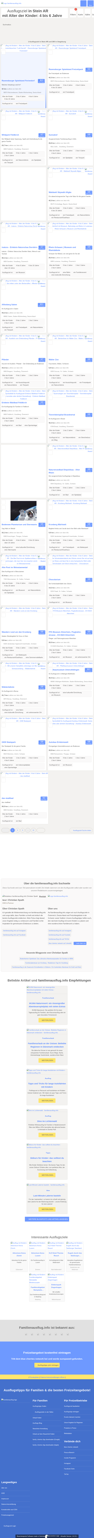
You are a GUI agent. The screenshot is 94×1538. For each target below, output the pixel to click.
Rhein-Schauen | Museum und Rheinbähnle (62, 248)
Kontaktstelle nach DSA (9, 1509)
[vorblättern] (40, 61)
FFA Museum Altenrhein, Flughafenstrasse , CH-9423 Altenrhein (65, 633)
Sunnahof (53, 135)
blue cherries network (71, 1447)
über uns (4, 1488)
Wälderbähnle (8, 687)
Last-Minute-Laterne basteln (47, 1196)
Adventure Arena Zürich (19, 1254)
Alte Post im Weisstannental (15, 567)
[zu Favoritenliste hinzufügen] (3, 47)
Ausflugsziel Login (9, 1526)
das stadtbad (7, 798)
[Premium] (89, 1239)
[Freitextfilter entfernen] (83, 3)
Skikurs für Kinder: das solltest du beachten (47, 1160)
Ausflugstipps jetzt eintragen (48, 1365)
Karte (80, 14)
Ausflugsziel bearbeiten (72, 1406)
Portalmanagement (7, 1515)
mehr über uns (81, 943)
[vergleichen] (3, 52)
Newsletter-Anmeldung (40, 1428)
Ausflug (48, 1078)
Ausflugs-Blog (37, 1423)
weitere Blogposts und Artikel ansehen (48, 1219)
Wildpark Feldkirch (10, 135)
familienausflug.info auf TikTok (59, 939)
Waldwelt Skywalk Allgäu (60, 192)
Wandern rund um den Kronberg (16, 632)
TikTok (66, 1474)
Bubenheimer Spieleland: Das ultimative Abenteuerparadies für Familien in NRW (46, 959)
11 (33, 830)
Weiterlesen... (47, 1020)
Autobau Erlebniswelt (59, 742)
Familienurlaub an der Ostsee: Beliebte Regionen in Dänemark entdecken (47, 1045)
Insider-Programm (70, 1458)
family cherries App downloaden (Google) (46, 1439)
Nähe (87, 14)
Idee (48, 1190)
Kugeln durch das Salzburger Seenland (75, 1255)
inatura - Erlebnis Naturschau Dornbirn (19, 247)
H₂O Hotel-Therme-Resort (56, 1254)
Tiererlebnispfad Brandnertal (62, 415)
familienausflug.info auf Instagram (14, 931)
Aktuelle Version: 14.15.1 (69, 1536)
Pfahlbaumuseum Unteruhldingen (64, 670)
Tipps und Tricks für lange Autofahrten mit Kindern (47, 1085)
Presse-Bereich (69, 1452)
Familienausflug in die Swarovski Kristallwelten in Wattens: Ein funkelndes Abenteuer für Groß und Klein (46, 967)
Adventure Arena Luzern (37, 1254)
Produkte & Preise (70, 1428)
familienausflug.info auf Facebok (59, 935)
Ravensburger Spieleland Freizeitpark (66, 69)
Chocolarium (54, 579)
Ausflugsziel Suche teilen (82, 830)
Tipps (48, 1153)
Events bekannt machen (72, 1417)
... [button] (28, 830)
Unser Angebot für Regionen (73, 1422)
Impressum (5, 1499)
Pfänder (5, 359)
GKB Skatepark (9, 742)
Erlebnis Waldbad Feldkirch (14, 402)
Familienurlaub (48, 998)
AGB (3, 1493)
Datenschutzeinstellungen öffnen (52, 1377)
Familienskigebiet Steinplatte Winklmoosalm (38, 1289)
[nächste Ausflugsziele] (41, 830)
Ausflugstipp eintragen (71, 1412)
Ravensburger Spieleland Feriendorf (18, 80)
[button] (5, 830)
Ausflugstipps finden (39, 1406)
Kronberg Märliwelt (57, 524)
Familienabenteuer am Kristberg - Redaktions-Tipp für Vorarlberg (46, 963)
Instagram (67, 1463)
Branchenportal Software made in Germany (30, 1536)
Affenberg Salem (9, 304)
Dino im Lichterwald (47, 1121)
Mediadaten (68, 1433)
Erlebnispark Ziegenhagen (56, 1286)
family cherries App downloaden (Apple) (46, 1445)
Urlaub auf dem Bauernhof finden (43, 1434)
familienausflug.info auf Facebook (14, 935)
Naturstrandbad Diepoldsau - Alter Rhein (64, 471)
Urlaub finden (37, 1418)
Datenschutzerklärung (8, 1504)
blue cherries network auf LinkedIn (60, 943)
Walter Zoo (54, 359)
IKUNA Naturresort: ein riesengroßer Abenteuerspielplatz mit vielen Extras (47, 1005)
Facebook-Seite (69, 1469)
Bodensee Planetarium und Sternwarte (19, 524)
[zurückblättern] (6, 61)
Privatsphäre (34, 1377)
